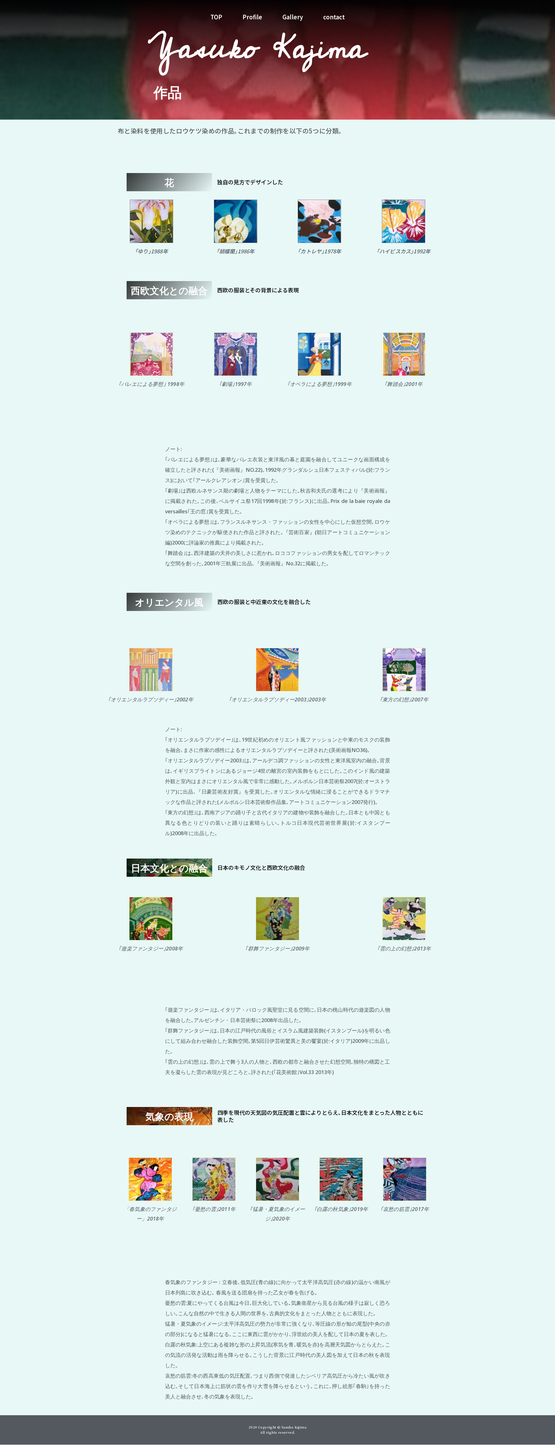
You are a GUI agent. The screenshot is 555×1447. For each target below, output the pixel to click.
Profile (252, 17)
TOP (216, 17)
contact (334, 17)
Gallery (292, 17)
